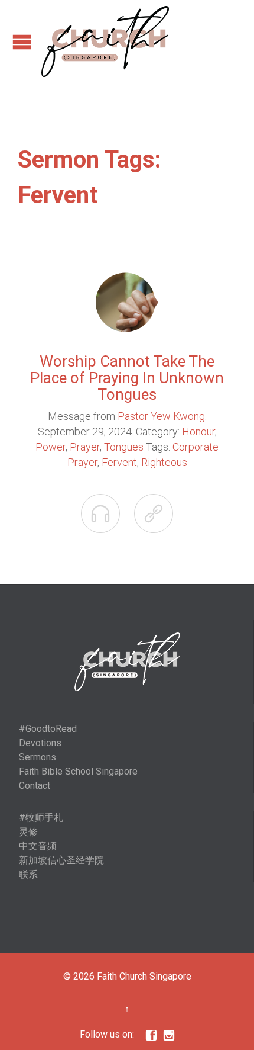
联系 (28, 874)
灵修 (28, 831)
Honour (198, 431)
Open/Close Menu (22, 41)
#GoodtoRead (48, 728)
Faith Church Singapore (144, 976)
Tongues (124, 447)
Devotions (40, 743)
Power (50, 447)
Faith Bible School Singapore (78, 771)
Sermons (37, 757)
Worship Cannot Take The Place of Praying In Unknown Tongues (127, 377)
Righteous (164, 462)
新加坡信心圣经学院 (61, 860)
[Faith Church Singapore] (105, 41)
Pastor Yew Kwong (161, 416)
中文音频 (38, 846)
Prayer (85, 447)
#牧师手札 (41, 817)
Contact (34, 785)
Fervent (119, 462)
